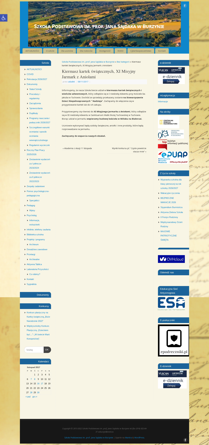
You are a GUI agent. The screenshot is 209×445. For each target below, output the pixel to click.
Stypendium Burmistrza (171, 207)
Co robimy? (34, 274)
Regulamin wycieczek (39, 145)
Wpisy (32, 210)
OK (46, 349)
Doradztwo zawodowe (37, 249)
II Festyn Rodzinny (169, 217)
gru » (34, 396)
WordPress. (139, 437)
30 (38, 392)
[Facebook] (185, 6)
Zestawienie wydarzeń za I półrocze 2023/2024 (39, 163)
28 (31, 392)
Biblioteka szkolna (35, 234)
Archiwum (34, 244)
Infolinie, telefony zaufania (38, 229)
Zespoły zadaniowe (36, 186)
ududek (71, 81)
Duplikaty (33, 113)
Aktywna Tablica (34, 264)
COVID (30, 74)
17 (42, 383)
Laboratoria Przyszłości (38, 269)
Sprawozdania (36, 108)
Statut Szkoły (35, 89)
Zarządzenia (35, 103)
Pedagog (31, 205)
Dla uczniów (67, 50)
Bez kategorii (123, 61)
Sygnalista (31, 284)
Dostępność (105, 50)
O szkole (50, 50)
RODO (120, 50)
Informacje (163, 101)
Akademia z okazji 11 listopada (77, 148)
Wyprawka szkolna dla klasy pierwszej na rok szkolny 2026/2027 (171, 183)
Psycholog (32, 215)
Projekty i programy (36, 239)
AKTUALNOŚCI (32, 50)
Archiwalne (34, 259)
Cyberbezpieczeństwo (140, 50)
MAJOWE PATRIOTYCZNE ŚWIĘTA (169, 235)
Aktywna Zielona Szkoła (172, 212)
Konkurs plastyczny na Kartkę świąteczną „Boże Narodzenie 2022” (38, 316)
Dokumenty (32, 84)
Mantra (128, 437)
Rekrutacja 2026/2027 (37, 79)
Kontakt (162, 50)
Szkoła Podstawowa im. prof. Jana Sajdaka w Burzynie (99, 26)
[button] (3, 18)
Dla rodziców (86, 50)
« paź (28, 396)
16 (38, 383)
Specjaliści (34, 200)
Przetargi (31, 254)
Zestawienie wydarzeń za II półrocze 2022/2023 (39, 177)
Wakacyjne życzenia (170, 193)
